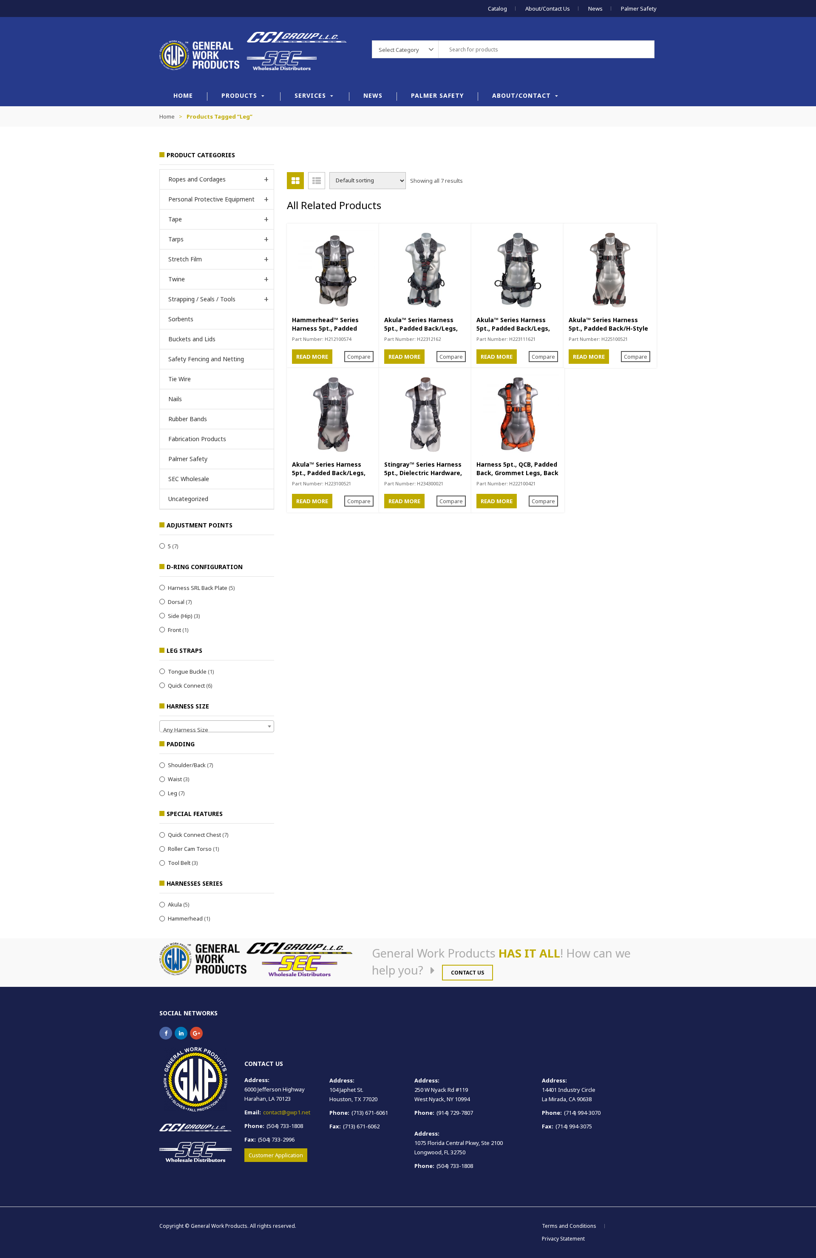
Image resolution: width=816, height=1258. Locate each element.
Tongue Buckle (187, 671)
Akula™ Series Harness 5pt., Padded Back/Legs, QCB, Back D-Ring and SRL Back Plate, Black (331, 477)
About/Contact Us (547, 8)
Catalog (497, 8)
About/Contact (521, 95)
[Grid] (295, 180)
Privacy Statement (563, 1238)
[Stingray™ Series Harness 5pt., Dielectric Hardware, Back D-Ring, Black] (425, 414)
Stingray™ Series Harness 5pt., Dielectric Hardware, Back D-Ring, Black (423, 472)
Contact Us (467, 972)
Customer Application (276, 1155)
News (595, 8)
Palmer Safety (639, 8)
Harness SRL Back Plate (197, 588)
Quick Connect (186, 685)
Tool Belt (179, 863)
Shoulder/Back (187, 765)
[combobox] (216, 726)
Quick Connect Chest (194, 835)
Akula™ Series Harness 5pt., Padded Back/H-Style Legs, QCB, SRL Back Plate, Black (609, 332)
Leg (172, 793)
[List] (316, 180)
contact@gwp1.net (286, 1112)
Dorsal (176, 602)
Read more (312, 356)
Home (183, 95)
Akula (175, 904)
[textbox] (217, 729)
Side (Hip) (180, 616)
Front (174, 630)
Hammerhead (185, 918)
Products (239, 95)
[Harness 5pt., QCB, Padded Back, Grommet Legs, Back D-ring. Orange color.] (517, 414)
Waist (175, 779)
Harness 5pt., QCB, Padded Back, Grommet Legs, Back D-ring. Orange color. (517, 472)
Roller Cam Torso (190, 849)
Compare (359, 356)
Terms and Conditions (569, 1226)
